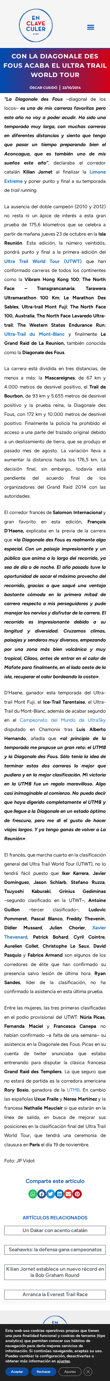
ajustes (63, 1361)
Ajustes (70, 1371)
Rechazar (44, 1371)
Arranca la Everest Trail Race (55, 1294)
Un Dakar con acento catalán (55, 1230)
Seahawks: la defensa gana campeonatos (55, 1249)
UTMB (73, 1090)
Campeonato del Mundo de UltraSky (63, 720)
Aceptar (17, 1371)
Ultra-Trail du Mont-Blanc (34, 334)
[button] (90, 27)
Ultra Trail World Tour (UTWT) (43, 261)
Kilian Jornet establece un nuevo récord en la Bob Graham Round (55, 1272)
